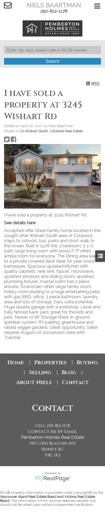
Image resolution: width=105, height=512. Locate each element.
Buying (87, 362)
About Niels (34, 382)
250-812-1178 (54, 11)
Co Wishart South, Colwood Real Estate (51, 131)
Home (16, 362)
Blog (69, 372)
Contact (75, 382)
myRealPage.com (52, 478)
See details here (20, 222)
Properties (50, 362)
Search (53, 61)
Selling (40, 372)
